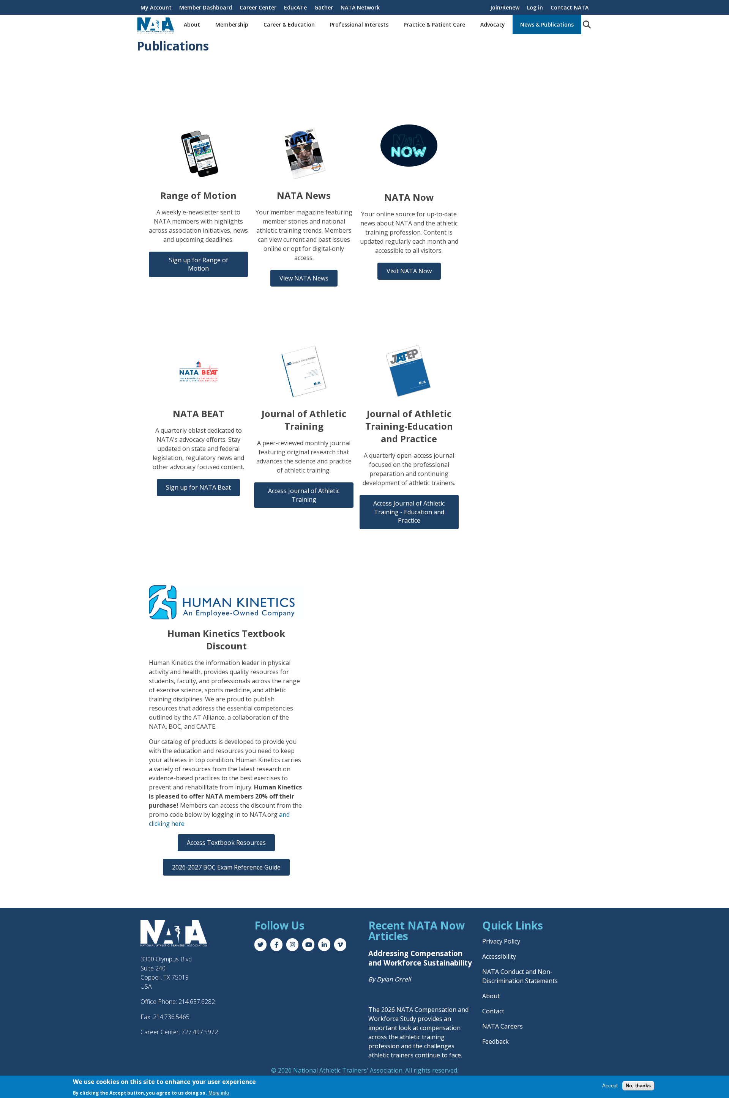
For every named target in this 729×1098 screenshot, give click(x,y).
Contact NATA (570, 7)
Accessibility (499, 956)
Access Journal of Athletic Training (303, 495)
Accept (610, 1085)
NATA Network (360, 7)
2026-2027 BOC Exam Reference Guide (226, 867)
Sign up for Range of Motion (198, 264)
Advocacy (492, 24)
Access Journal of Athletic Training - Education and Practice (409, 512)
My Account (156, 7)
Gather (323, 7)
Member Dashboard (205, 7)
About (192, 24)
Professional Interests (359, 24)
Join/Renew (504, 7)
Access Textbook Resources (226, 842)
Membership (231, 24)
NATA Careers (502, 1026)
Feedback (495, 1041)
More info (218, 1092)
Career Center (258, 7)
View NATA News (303, 278)
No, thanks (638, 1085)
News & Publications (547, 24)
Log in (535, 7)
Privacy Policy (501, 941)
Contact (493, 1011)
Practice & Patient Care (434, 24)
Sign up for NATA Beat (198, 487)
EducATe (295, 7)
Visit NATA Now (409, 271)
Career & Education (289, 24)
